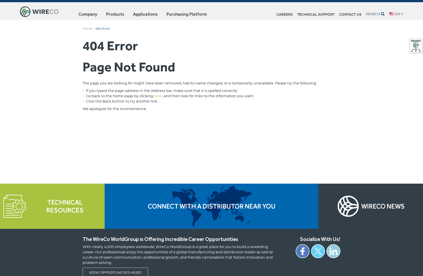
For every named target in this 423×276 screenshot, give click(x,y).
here (158, 96)
